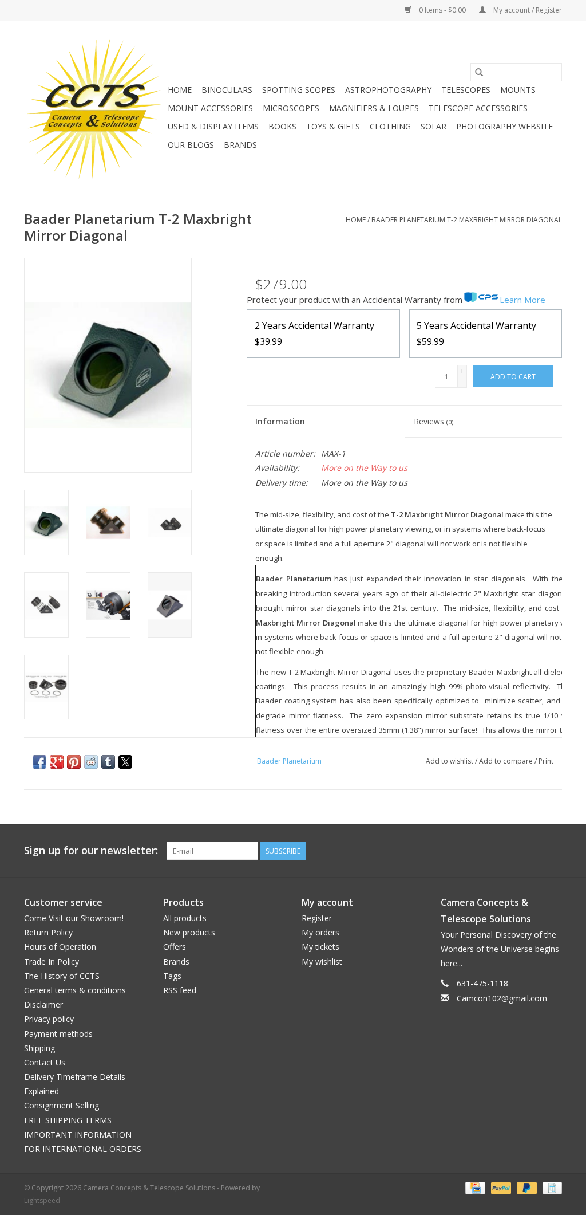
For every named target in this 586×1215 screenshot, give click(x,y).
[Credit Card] (473, 1187)
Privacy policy (49, 1018)
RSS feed (179, 990)
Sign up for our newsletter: (91, 850)
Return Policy (48, 932)
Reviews (433, 421)
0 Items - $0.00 (442, 10)
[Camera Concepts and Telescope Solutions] (94, 108)
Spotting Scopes (298, 89)
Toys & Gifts (333, 126)
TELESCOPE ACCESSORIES (478, 108)
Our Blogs (191, 144)
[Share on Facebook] (39, 762)
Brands (240, 144)
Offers (174, 946)
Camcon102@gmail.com (502, 998)
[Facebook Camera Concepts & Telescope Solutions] (511, 851)
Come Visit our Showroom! (74, 918)
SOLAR (433, 126)
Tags (172, 975)
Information (280, 421)
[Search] (479, 72)
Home (180, 89)
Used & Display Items (213, 126)
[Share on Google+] (57, 762)
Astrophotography (388, 89)
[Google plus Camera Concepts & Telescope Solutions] (532, 851)
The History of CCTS (62, 975)
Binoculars (226, 89)
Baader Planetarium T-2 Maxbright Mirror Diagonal (466, 220)
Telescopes (465, 89)
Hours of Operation (60, 946)
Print (546, 761)
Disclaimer (43, 1004)
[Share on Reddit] (91, 762)
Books (282, 126)
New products (189, 932)
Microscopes (291, 108)
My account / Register (527, 10)
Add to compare (506, 761)
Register (317, 918)
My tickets (320, 946)
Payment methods (58, 1033)
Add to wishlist (450, 761)
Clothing (390, 126)
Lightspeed (42, 1200)
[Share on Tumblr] (108, 762)
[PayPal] (500, 1187)
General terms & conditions (75, 990)
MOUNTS (518, 89)
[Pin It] (74, 762)
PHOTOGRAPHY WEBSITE (504, 126)
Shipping (39, 1048)
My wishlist (322, 961)
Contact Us (44, 1062)
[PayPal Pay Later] (526, 1187)
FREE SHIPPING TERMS (68, 1120)
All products (185, 918)
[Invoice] (550, 1187)
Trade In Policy (51, 961)
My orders (320, 932)
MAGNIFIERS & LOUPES (374, 108)
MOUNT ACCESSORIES (210, 108)
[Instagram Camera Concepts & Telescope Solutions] (553, 851)
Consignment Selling (61, 1105)
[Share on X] (125, 762)
